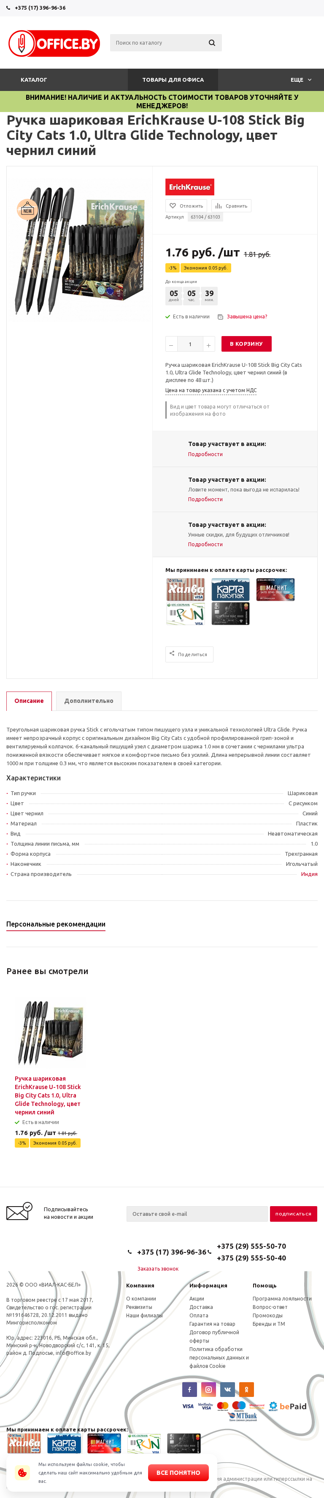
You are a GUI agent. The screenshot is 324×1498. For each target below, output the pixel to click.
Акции (196, 1298)
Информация (208, 1285)
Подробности (205, 454)
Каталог (34, 80)
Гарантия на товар (212, 1324)
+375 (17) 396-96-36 (40, 8)
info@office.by (73, 1353)
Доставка (201, 1307)
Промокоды (268, 1315)
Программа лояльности (282, 1298)
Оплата (198, 1315)
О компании (141, 1298)
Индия (309, 874)
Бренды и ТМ (269, 1324)
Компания (140, 1285)
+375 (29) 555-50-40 (251, 1258)
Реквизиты (139, 1307)
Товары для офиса (173, 80)
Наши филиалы (144, 1315)
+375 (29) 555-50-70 (251, 1246)
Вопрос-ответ (270, 1307)
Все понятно (178, 1472)
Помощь (265, 1285)
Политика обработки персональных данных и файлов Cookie (219, 1357)
